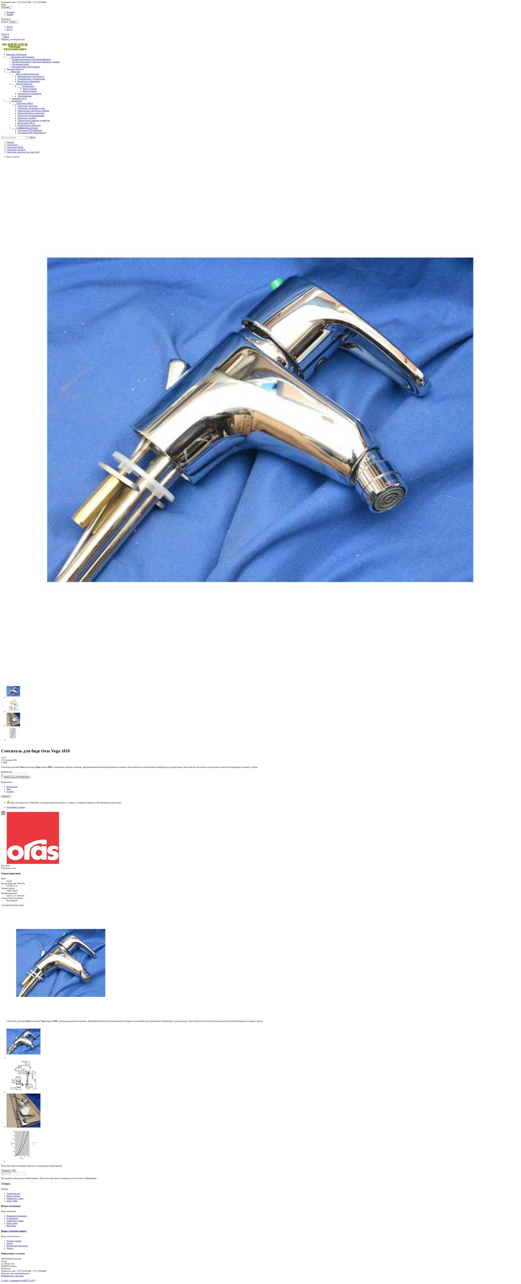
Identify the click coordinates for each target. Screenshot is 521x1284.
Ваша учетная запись (13, 1231)
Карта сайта (12, 1201)
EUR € (10, 27)
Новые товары (13, 1196)
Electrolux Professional (16, 54)
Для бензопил (25, 86)
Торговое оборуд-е (15, 69)
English (10, 14)
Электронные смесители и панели (33, 111)
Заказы (10, 1243)
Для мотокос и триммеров (29, 93)
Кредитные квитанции (17, 1246)
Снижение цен (13, 1193)
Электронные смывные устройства (33, 120)
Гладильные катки (20, 64)
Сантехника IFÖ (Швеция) (29, 130)
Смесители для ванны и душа (31, 108)
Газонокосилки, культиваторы (31, 79)
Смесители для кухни (27, 106)
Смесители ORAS (22, 103)
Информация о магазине (12, 1276)
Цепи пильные (29, 89)
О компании (12, 1218)
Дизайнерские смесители (29, 125)
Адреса (10, 1248)
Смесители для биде (26, 118)
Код (3, 866)
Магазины (11, 1226)
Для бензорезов (24, 96)
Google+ (10, 791)
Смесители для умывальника (30, 115)
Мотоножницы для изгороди (30, 76)
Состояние (6, 905)
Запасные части (19, 98)
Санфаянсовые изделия (25, 128)
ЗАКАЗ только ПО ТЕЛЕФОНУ (15, 777)
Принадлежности (22, 84)
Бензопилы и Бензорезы (28, 81)
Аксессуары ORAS (26, 123)
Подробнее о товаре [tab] (16, 807)
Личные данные (14, 1241)
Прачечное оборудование (20, 57)
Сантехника (14, 101)
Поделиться (12, 786)
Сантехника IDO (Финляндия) (31, 133)
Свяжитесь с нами (15, 1198)
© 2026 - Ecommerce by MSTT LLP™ (18, 1280)
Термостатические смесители (31, 113)
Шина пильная (29, 91)
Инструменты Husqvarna (25, 74)
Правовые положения (17, 1216)
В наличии (6, 868)
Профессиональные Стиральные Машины (31, 59)
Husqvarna (13, 71)
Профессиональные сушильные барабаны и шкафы (35, 62)
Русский (10, 12)
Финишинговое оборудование (26, 67)
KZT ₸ (10, 30)
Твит (9, 789)
